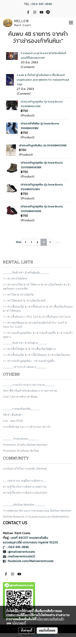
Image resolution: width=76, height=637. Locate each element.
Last (57, 242)
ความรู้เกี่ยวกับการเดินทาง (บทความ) (25, 486)
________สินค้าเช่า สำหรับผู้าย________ (25, 343)
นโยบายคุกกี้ (19, 623)
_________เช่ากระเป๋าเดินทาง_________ (25, 367)
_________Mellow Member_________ (24, 504)
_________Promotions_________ (21, 438)
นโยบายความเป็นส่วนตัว (50, 619)
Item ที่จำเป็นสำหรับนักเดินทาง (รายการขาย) (30, 390)
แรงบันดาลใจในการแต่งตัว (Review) (25, 468)
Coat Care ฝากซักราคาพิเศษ (20, 396)
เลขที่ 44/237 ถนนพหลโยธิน (29, 537)
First (18, 242)
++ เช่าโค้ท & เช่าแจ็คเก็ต (18, 294)
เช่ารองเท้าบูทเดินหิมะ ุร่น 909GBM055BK (43, 145)
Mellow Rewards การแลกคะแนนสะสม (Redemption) (36, 516)
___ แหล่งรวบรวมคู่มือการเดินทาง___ (24, 480)
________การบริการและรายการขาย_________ (29, 384)
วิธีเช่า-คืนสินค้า (12, 414)
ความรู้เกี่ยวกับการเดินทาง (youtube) (25, 492)
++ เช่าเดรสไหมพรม (15, 278)
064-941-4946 (41, 4)
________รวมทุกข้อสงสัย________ (21, 408)
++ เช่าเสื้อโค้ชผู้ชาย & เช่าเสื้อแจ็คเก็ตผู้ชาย (29, 349)
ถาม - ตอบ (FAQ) (13, 420)
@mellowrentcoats (21, 551)
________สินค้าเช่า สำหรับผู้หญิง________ (26, 272)
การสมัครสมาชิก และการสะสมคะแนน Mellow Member (37, 510)
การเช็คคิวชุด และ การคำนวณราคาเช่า (27, 426)
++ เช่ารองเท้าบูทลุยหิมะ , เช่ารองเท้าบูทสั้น (29, 361)
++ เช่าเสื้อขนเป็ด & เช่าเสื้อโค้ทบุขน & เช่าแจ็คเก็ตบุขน (36, 355)
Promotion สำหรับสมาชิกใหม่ (21, 451)
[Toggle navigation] (71, 23)
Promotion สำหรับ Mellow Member (25, 445)
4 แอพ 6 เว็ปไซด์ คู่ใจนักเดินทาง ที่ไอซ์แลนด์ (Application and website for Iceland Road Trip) (43, 79)
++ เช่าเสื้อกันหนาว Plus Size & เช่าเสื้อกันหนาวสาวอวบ (37, 316)
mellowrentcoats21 (21, 556)
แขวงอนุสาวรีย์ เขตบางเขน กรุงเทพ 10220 (30, 542)
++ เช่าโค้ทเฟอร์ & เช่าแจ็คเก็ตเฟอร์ (24, 300)
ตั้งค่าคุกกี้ (26, 630)
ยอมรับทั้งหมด (47, 630)
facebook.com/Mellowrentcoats (30, 561)
